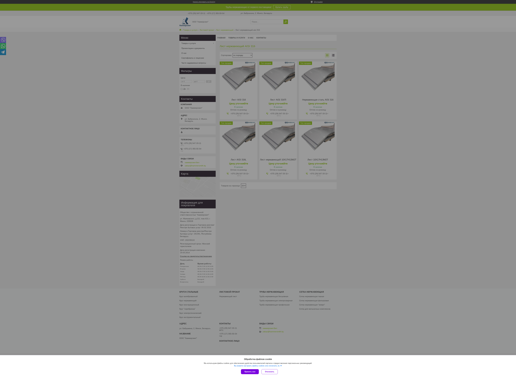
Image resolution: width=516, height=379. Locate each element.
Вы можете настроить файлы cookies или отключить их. (257, 366)
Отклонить (269, 372)
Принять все (249, 372)
